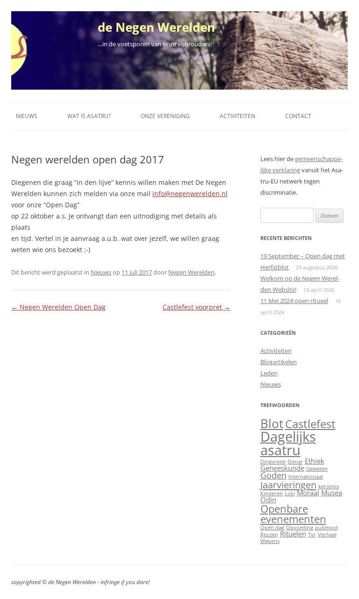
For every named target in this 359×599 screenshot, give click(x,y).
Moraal (308, 492)
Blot (271, 423)
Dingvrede (273, 461)
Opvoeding (299, 527)
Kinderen (271, 493)
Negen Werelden (191, 272)
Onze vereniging (165, 116)
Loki (290, 493)
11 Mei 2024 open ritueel (294, 300)
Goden (273, 475)
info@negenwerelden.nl (190, 193)
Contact (298, 116)
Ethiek (314, 460)
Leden (269, 373)
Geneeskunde (282, 467)
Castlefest (310, 423)
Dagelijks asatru (288, 443)
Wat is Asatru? (89, 116)
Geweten (317, 468)
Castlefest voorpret (196, 307)
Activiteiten (237, 116)
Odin (268, 499)
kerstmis (328, 486)
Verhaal (327, 534)
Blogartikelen (278, 362)
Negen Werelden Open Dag (58, 307)
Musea (331, 492)
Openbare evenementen (293, 513)
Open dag (272, 527)
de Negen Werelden (156, 27)
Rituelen (293, 533)
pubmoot (326, 527)
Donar (295, 461)
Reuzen (269, 534)
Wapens (270, 541)
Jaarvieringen (288, 484)
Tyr (312, 534)
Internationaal (305, 476)
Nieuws (26, 116)
